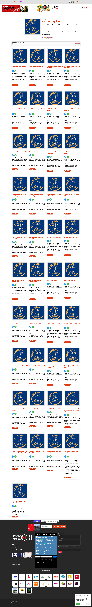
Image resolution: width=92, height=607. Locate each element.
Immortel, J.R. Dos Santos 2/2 (35, 408)
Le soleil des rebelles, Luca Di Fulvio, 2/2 (20, 109)
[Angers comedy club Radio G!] (29, 590)
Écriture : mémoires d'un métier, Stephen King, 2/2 (19, 195)
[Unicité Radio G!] (35, 583)
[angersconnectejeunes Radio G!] (29, 583)
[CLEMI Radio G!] (70, 583)
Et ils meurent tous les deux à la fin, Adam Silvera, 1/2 (72, 66)
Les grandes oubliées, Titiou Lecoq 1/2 (72, 323)
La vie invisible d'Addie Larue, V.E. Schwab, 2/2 (54, 109)
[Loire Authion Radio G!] (15, 590)
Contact (52, 14)
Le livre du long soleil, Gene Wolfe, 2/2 (19, 66)
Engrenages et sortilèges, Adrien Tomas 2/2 (36, 452)
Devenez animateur (31, 14)
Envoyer (60, 552)
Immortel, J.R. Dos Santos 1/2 (53, 408)
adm (13, 602)
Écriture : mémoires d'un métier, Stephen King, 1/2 (36, 195)
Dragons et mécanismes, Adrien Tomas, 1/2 (36, 238)
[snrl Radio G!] (56, 576)
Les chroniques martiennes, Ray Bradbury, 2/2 (54, 152)
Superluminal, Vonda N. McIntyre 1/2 (37, 366)
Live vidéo (20, 1)
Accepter (78, 604)
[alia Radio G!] (42, 583)
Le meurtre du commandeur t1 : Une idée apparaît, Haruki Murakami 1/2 (19, 452)
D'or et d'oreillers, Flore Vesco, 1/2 (36, 152)
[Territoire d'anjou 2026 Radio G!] (15, 576)
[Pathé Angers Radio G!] (22, 590)
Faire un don (64, 14)
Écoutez (15, 127)
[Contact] (52, 38)
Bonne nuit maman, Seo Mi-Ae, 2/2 (54, 237)
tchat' (25, 1)
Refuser (88, 604)
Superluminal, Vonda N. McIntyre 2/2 (20, 366)
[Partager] (13, 71)
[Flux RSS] (50, 38)
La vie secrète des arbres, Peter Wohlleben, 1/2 (71, 195)
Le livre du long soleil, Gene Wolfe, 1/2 (36, 66)
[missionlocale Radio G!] (49, 583)
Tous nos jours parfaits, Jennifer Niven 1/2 (71, 366)
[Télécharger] (15, 71)
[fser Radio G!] (49, 576)
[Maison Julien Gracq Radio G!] (22, 583)
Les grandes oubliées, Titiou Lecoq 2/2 (54, 323)
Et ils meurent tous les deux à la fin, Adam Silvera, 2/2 (55, 66)
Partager (37, 521)
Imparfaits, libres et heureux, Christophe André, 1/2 (35, 280)
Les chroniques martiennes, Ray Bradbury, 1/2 (71, 152)
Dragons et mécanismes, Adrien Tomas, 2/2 (19, 238)
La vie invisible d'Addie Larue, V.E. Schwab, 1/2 (71, 109)
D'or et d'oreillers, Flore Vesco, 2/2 (19, 152)
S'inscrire (77, 43)
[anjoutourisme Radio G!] (63, 583)
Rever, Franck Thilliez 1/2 (69, 280)
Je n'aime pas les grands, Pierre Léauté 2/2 (71, 452)
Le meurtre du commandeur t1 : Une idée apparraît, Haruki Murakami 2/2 (72, 410)
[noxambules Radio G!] (56, 583)
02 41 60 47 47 (77, 2)
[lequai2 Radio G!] (70, 576)
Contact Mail (18, 564)
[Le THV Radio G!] (15, 583)
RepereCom (17, 601)
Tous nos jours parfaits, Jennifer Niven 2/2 (54, 366)
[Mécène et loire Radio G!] (22, 576)
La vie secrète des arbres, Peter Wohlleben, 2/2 (54, 195)
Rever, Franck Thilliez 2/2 (52, 280)
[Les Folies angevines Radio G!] (76, 583)
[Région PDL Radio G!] (35, 576)
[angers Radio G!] (29, 576)
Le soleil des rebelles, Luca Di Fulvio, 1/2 (37, 109)
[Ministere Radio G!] (42, 576)
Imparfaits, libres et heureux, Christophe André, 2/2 (18, 280)
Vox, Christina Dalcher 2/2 (17, 323)
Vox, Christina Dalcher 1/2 (35, 323)
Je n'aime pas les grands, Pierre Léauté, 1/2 (19, 501)
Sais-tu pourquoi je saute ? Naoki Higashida (19, 409)
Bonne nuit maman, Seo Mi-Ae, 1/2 (71, 237)
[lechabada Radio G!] (76, 576)
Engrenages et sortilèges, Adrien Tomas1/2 (54, 452)
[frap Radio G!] (63, 576)
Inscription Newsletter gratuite (59, 526)
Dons (14, 1)
